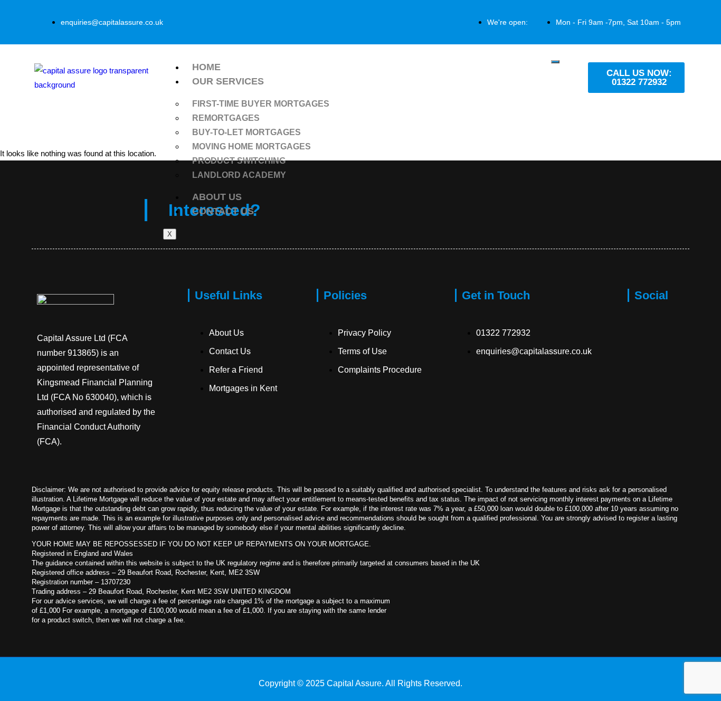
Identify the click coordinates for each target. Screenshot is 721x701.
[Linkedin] (641, 454)
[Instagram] (641, 413)
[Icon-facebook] (641, 331)
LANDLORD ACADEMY (239, 174)
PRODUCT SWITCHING (239, 160)
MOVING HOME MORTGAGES (251, 146)
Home (206, 67)
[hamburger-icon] (555, 61)
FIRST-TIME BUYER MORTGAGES (260, 103)
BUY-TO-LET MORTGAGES (246, 132)
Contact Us (223, 211)
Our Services (228, 81)
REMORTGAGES (226, 117)
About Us (217, 197)
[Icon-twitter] (641, 372)
